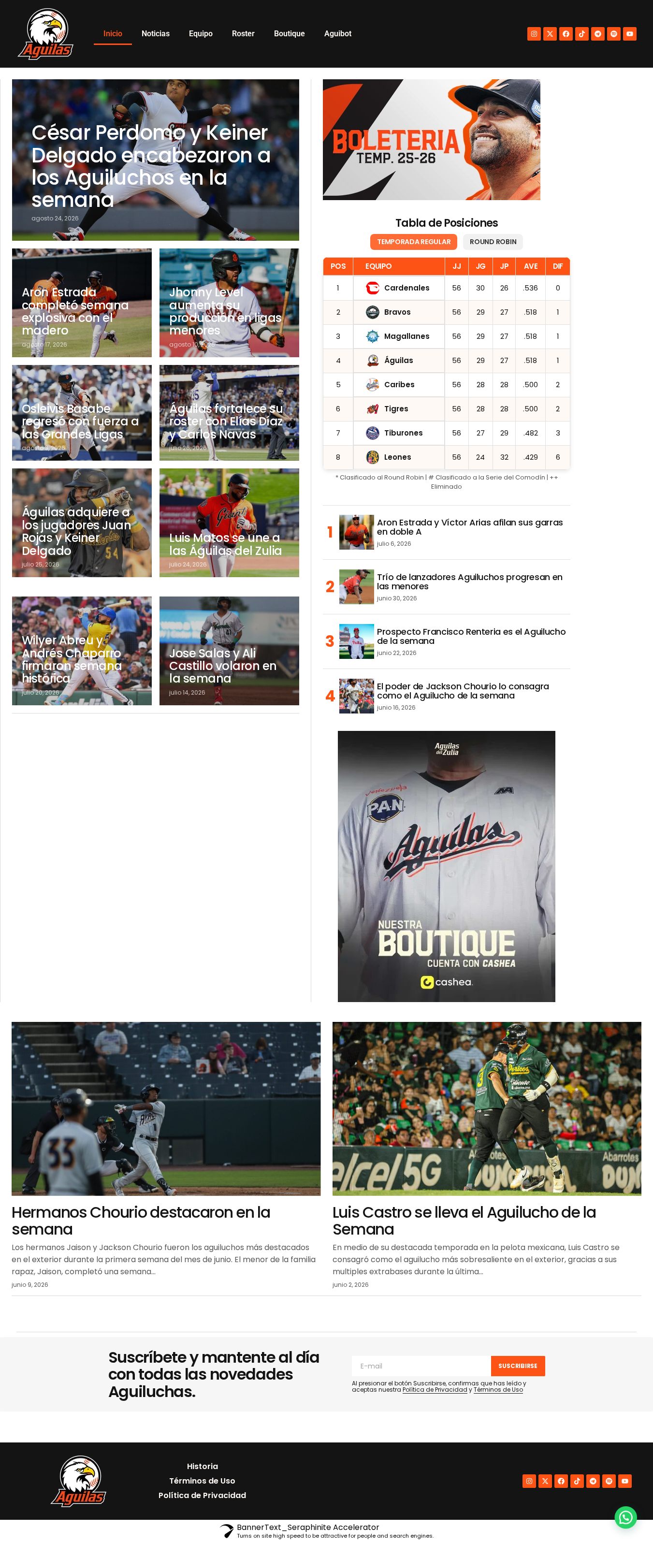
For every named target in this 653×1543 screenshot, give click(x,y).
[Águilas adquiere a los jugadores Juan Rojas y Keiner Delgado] (82, 522)
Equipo (201, 33)
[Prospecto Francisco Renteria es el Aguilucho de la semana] (356, 641)
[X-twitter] (550, 34)
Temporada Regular (413, 242)
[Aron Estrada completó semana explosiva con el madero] (82, 302)
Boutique (289, 33)
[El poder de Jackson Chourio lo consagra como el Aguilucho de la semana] (356, 696)
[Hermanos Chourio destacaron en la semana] (166, 1109)
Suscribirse (517, 1366)
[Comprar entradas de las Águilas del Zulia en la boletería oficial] (431, 139)
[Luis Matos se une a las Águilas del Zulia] (229, 522)
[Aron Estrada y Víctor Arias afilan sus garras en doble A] (356, 532)
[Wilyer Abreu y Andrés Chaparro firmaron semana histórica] (82, 651)
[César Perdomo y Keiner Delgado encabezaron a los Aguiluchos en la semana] (155, 160)
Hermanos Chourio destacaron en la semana (141, 1220)
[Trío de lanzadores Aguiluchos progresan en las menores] (356, 586)
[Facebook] (566, 34)
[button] (624, 1514)
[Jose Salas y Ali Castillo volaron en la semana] (229, 651)
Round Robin (493, 242)
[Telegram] (598, 34)
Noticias (156, 33)
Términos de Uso (498, 1389)
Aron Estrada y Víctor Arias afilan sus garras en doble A (470, 527)
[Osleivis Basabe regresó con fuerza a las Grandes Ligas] (82, 413)
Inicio (112, 33)
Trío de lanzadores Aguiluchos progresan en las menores (470, 582)
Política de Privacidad (435, 1389)
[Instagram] (534, 34)
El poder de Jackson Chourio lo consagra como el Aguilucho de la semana (463, 691)
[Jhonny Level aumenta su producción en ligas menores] (229, 302)
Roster (243, 33)
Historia (202, 1466)
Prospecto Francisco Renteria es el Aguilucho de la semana (471, 636)
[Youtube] (630, 34)
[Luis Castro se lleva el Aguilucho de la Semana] (487, 1109)
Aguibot (337, 33)
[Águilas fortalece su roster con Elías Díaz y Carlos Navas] (229, 413)
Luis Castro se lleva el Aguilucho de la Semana (464, 1220)
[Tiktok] (582, 34)
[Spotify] (614, 34)
